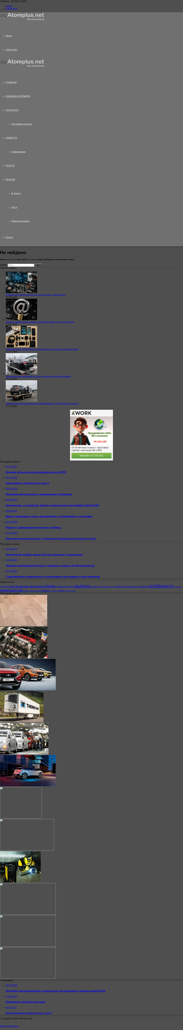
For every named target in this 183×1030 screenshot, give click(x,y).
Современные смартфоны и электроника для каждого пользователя (42, 349)
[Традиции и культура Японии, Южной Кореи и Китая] (24, 753)
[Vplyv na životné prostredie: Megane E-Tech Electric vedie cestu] (28, 785)
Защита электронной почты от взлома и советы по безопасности (40, 322)
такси (67, 591)
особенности (161, 586)
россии (54, 591)
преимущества (11, 590)
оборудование (129, 587)
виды (51, 586)
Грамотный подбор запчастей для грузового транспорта (35, 295)
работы (26, 591)
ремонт (45, 590)
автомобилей (19, 586)
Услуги (10, 165)
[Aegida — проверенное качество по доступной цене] (27, 850)
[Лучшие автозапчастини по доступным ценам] (28, 946)
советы (61, 590)
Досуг (14, 207)
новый (111, 587)
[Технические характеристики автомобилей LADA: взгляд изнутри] (28, 689)
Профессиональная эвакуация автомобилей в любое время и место (42, 403)
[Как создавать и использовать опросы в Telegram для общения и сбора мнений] (28, 978)
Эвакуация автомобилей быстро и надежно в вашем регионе (38, 376)
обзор (118, 586)
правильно (178, 587)
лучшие (104, 586)
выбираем (61, 586)
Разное (10, 179)
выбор (71, 586)
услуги (73, 591)
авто (6, 586)
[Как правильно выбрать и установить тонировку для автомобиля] (28, 914)
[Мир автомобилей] (22, 19)
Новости (11, 138)
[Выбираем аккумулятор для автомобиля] (21, 817)
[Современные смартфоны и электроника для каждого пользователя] (21, 346)
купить (95, 586)
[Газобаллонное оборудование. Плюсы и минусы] (23, 657)
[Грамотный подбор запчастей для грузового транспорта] (21, 292)
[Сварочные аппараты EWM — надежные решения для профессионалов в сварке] (20, 882)
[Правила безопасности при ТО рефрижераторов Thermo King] (21, 721)
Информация (18, 152)
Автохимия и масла (21, 124)
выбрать (83, 586)
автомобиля (37, 586)
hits (1, 587)
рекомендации (35, 591)
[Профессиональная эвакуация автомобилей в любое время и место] (21, 401)
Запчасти (12, 110)
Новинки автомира (18, 96)
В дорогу (16, 193)
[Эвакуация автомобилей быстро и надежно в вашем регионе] (21, 374)
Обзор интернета (20, 221)
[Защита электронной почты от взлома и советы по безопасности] (21, 319)
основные (142, 586)
